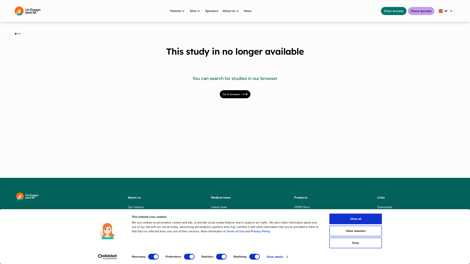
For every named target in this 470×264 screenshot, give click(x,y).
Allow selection (356, 230)
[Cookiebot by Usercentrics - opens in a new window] (107, 257)
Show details (275, 256)
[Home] (27, 11)
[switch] (189, 257)
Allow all (355, 218)
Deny (355, 242)
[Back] (18, 33)
